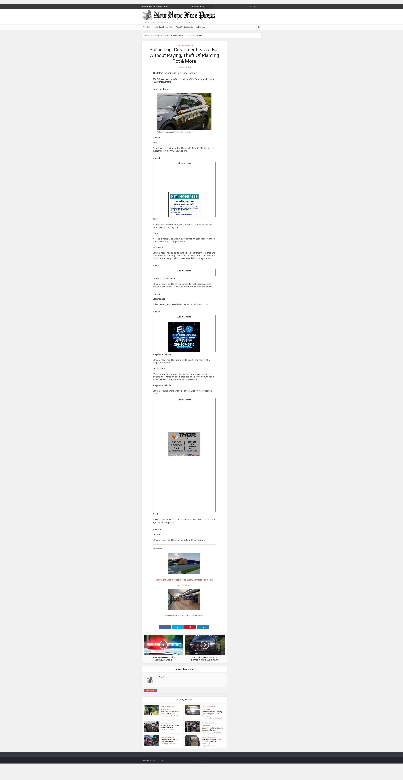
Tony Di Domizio (210, 746)
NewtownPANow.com (148, 6)
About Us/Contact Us (184, 27)
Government (165, 709)
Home (146, 35)
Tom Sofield (175, 716)
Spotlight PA (217, 732)
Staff (189, 67)
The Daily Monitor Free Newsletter (158, 27)
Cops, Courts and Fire (184, 45)
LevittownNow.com (162, 6)
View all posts (150, 690)
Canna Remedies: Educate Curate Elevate (184, 615)
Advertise (200, 27)
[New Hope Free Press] (178, 15)
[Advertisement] (184, 179)
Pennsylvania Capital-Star (213, 718)
